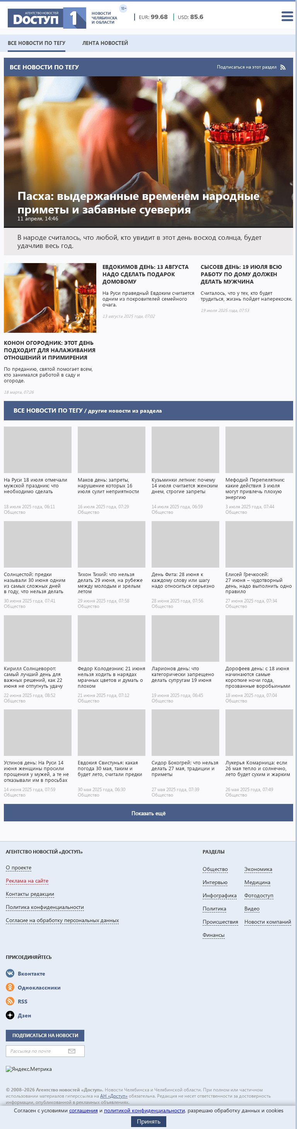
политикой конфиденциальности (144, 1110)
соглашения (83, 1110)
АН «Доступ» (114, 1096)
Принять (148, 1121)
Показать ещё (148, 813)
